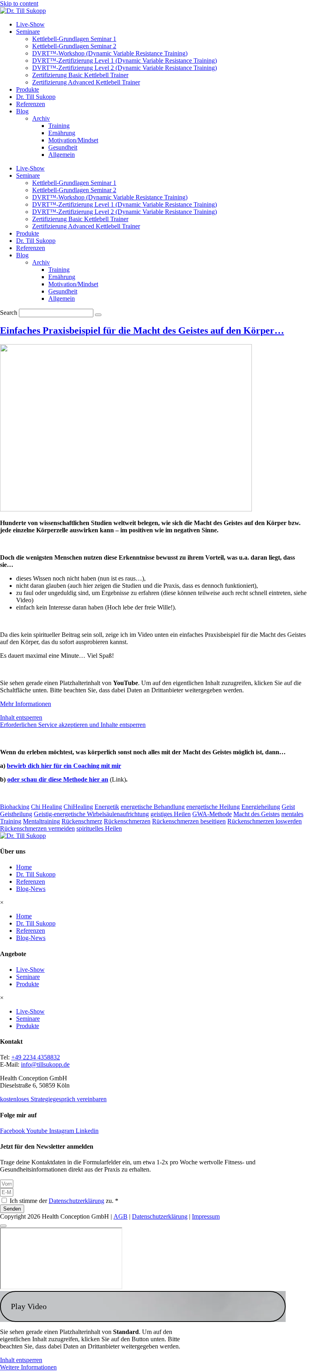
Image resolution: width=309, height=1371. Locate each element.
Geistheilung (16, 814)
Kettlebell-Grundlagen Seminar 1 (74, 38)
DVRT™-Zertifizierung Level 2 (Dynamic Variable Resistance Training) (124, 67)
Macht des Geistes (256, 814)
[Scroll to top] (3, 1226)
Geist (288, 806)
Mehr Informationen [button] (25, 703)
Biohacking (14, 806)
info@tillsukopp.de (45, 1064)
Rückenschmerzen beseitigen (189, 821)
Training (59, 125)
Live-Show (30, 24)
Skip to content (19, 3)
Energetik (107, 806)
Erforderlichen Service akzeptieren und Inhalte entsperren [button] (73, 724)
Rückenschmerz (82, 821)
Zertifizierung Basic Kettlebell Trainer (80, 75)
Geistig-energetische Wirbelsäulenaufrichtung (91, 814)
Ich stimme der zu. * (64, 1200)
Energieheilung (260, 806)
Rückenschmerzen (127, 821)
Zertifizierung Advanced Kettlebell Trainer (86, 82)
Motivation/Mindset (73, 140)
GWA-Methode (212, 814)
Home (24, 867)
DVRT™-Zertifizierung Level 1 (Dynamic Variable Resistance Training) (124, 60)
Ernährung (61, 132)
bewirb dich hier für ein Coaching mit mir (64, 765)
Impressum (206, 1216)
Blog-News (30, 888)
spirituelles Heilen (99, 828)
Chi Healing (46, 806)
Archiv (41, 118)
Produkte (27, 89)
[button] (143, 1306)
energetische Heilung (213, 806)
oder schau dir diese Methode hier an (57, 779)
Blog (22, 111)
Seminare (28, 31)
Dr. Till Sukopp (36, 96)
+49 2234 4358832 (35, 1057)
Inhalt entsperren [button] (21, 717)
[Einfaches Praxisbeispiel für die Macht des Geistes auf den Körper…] (126, 509)
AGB (120, 1216)
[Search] (98, 315)
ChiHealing (78, 806)
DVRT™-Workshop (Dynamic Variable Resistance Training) (109, 53)
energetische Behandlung (153, 806)
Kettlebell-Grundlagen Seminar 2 (74, 46)
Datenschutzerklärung (76, 1200)
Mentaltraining (41, 821)
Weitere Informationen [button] (28, 1367)
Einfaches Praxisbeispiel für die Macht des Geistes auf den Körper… (142, 330)
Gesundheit (62, 147)
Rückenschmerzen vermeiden (37, 828)
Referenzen (30, 104)
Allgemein (61, 154)
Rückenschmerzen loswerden (264, 821)
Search (8, 312)
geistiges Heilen (170, 814)
